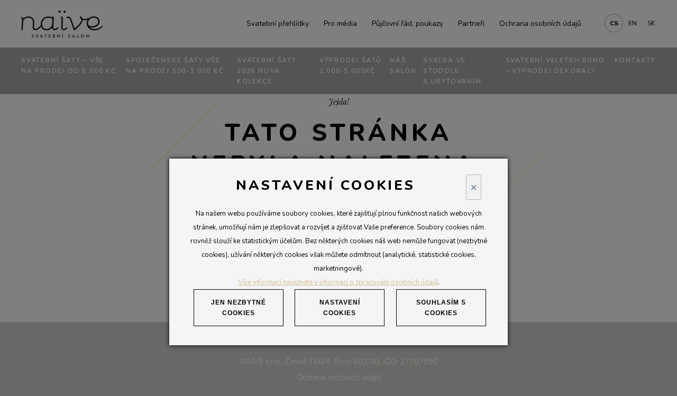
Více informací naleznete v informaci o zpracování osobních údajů (338, 282)
